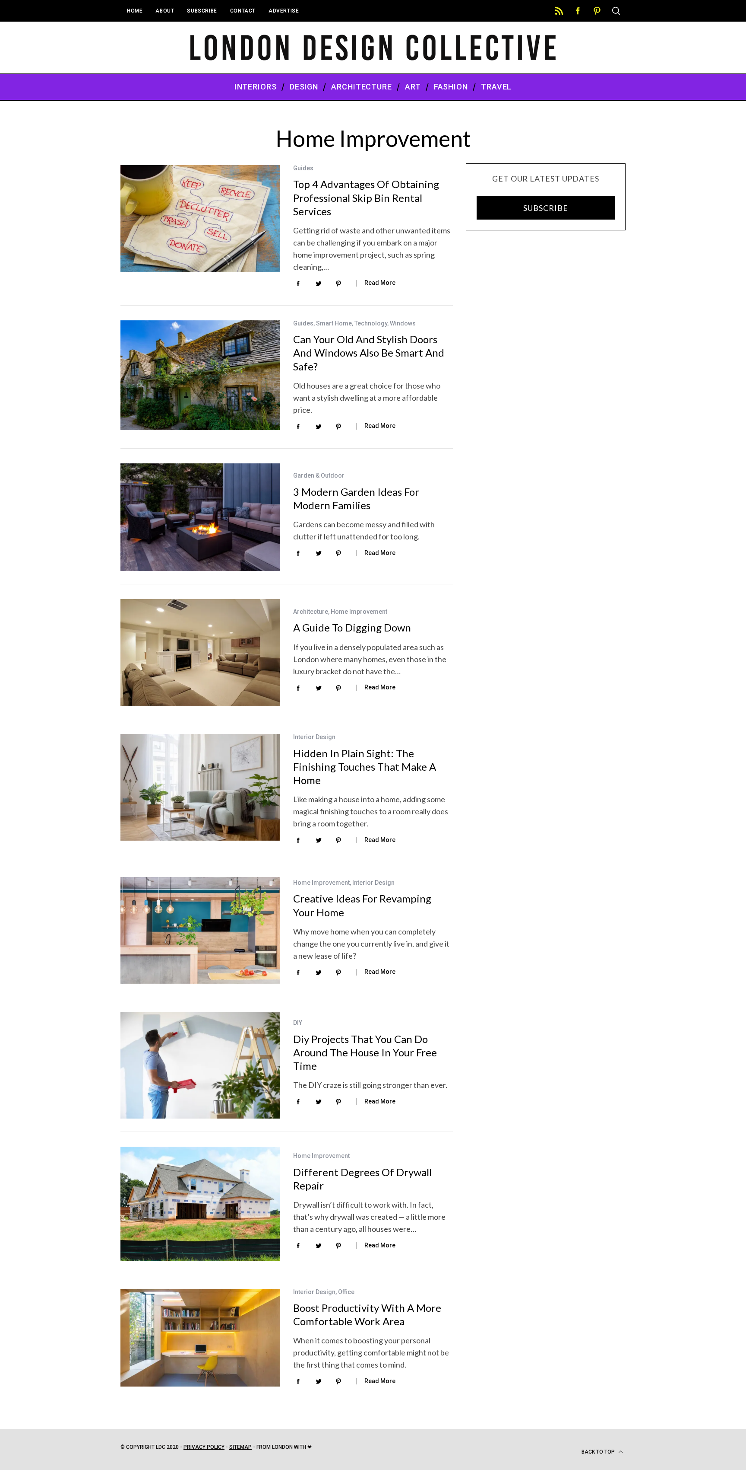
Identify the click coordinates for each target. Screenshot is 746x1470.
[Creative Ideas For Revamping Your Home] (200, 930)
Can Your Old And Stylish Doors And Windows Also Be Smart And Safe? (368, 352)
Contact (243, 11)
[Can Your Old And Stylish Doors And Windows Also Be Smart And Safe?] (200, 375)
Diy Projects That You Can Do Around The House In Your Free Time (365, 1052)
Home (134, 11)
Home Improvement (359, 611)
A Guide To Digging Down (352, 627)
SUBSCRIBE (545, 208)
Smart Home (334, 323)
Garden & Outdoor (319, 475)
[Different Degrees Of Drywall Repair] (200, 1204)
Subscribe (202, 11)
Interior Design (314, 736)
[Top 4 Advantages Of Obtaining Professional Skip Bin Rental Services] (200, 218)
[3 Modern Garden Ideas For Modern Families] (200, 517)
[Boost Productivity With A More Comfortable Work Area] (200, 1338)
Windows (403, 323)
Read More (379, 282)
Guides (303, 168)
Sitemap (240, 1447)
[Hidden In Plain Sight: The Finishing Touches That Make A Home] (200, 787)
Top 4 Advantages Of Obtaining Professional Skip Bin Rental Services (366, 197)
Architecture (310, 611)
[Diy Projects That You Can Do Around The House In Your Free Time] (200, 1065)
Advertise (284, 11)
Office (346, 1291)
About (164, 11)
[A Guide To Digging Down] (200, 652)
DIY (297, 1022)
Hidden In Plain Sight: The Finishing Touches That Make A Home (364, 766)
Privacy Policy (203, 1447)
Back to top (599, 1452)
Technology (370, 323)
